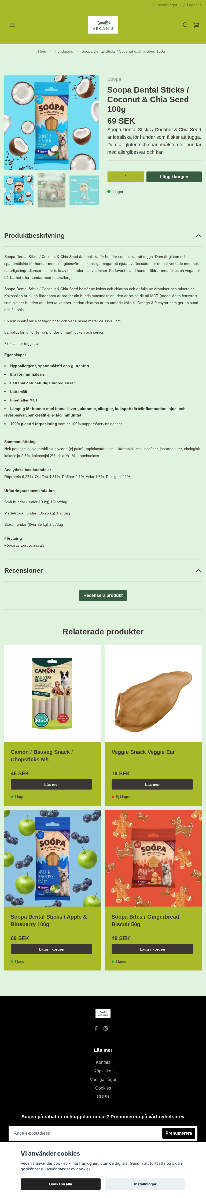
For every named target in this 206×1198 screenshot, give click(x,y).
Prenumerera (178, 1133)
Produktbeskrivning (34, 235)
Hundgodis (64, 51)
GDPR (103, 1096)
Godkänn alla (60, 1184)
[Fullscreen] (51, 122)
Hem (42, 51)
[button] (89, 124)
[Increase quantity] (138, 176)
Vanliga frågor (103, 1079)
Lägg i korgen (51, 949)
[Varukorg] (196, 25)
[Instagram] (106, 1028)
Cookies (103, 1088)
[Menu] (12, 25)
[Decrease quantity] (113, 176)
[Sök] (185, 25)
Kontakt (103, 1062)
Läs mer (51, 784)
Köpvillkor (103, 1071)
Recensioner (23, 570)
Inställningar (145, 1184)
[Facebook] (96, 1028)
